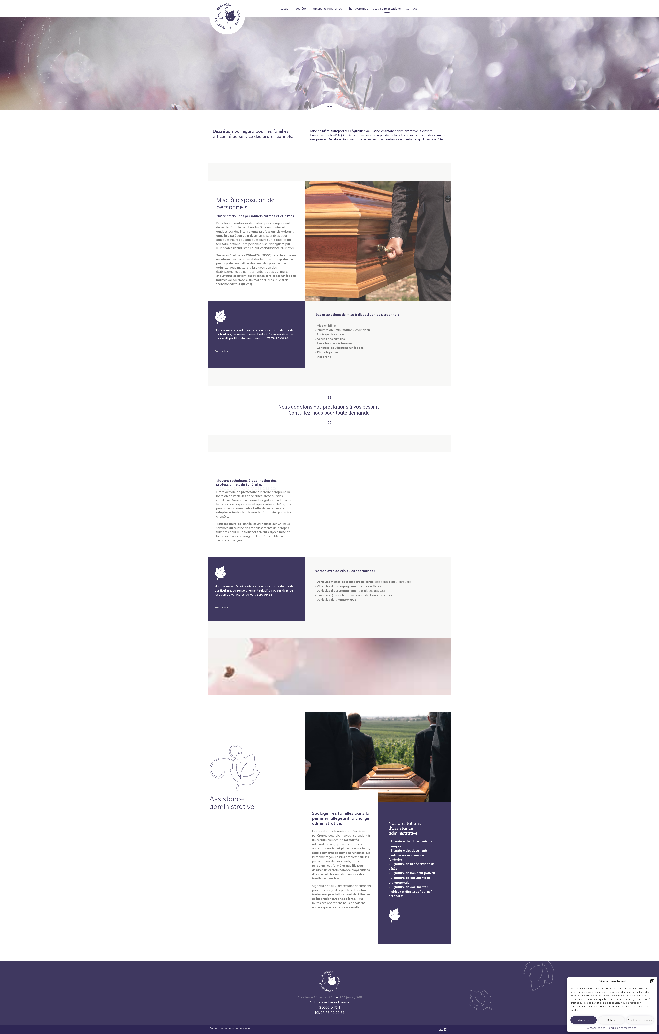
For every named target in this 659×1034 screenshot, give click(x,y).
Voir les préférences (640, 1020)
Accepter (583, 1020)
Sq (444, 1029)
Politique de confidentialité (621, 1027)
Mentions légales (595, 1027)
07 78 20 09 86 (333, 1012)
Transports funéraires (326, 8)
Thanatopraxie (357, 8)
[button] (652, 981)
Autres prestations (387, 8)
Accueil (285, 8)
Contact (411, 8)
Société (300, 8)
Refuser (611, 1020)
